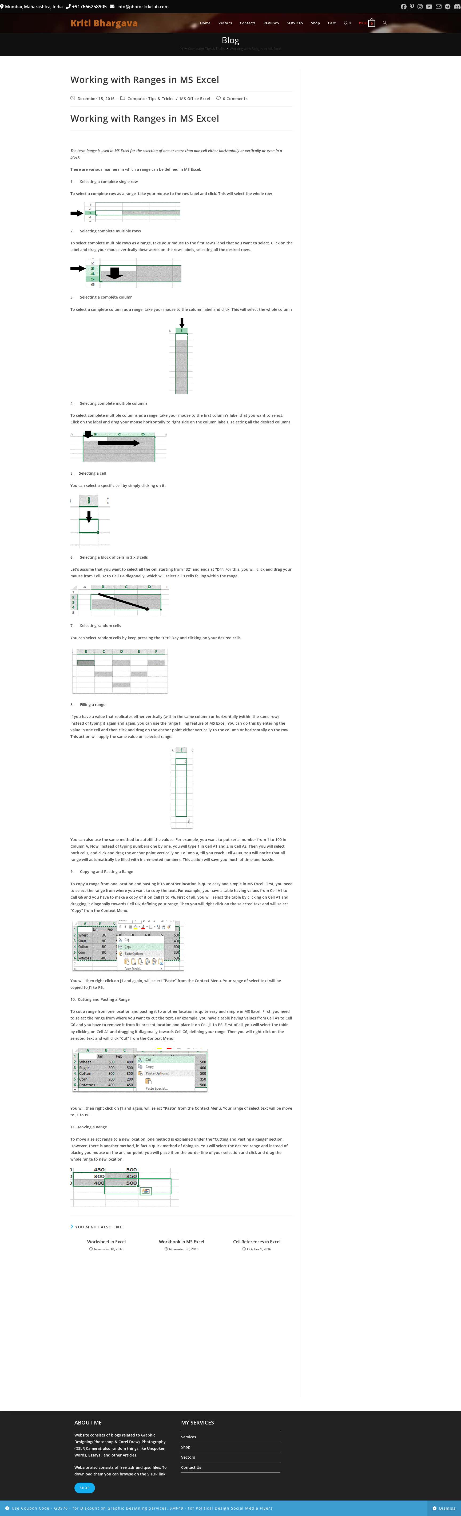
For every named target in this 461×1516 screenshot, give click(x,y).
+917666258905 (90, 6)
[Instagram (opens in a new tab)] (420, 7)
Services (188, 1436)
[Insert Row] (181, 212)
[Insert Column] (181, 356)
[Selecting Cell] (181, 521)
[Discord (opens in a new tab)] (456, 7)
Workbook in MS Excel (181, 1242)
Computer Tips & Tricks (150, 98)
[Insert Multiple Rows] (181, 273)
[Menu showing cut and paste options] (181, 1073)
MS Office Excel (195, 98)
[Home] (181, 48)
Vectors (188, 1457)
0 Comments (235, 98)
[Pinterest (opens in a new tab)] (412, 7)
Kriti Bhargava (104, 23)
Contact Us (191, 1467)
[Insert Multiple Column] (181, 448)
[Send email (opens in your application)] (438, 7)
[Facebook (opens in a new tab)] (403, 7)
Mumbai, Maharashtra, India (34, 7)
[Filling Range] (181, 788)
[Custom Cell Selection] (181, 671)
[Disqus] (181, 1329)
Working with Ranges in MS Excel (255, 48)
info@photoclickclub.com (142, 7)
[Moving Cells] (181, 1187)
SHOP (153, 1474)
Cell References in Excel (256, 1242)
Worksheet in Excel (106, 1242)
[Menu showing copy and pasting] (181, 945)
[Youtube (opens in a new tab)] (429, 7)
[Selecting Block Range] (181, 601)
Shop (185, 1447)
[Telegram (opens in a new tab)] (447, 7)
